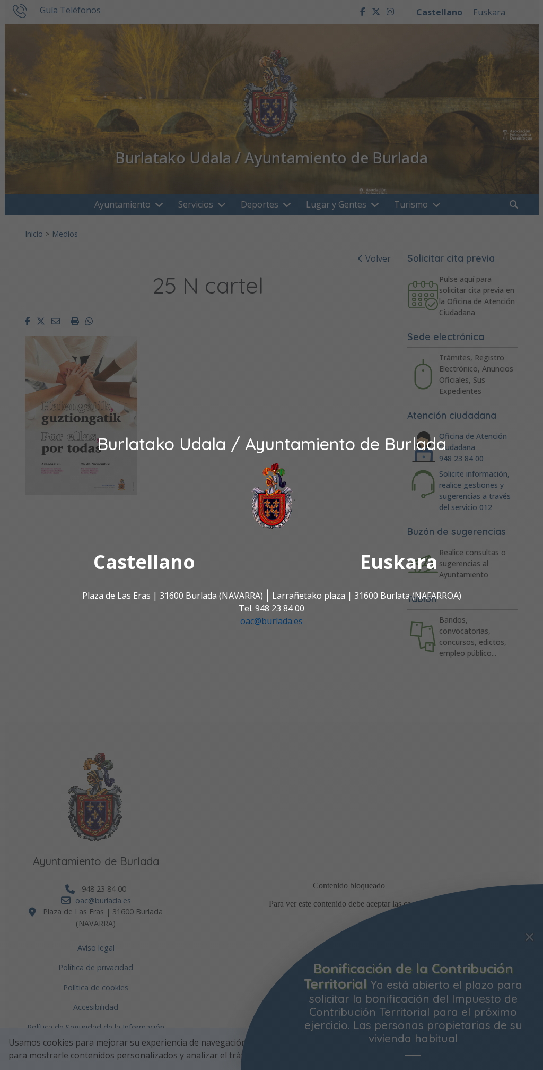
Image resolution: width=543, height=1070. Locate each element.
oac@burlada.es (271, 621)
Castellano (144, 562)
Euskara (398, 562)
